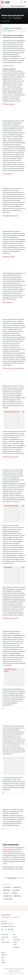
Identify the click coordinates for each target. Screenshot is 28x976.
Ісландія (3, 962)
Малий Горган (8, 896)
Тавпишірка (7, 887)
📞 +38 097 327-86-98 (6, 924)
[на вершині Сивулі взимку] (14, 462)
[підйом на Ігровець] (14, 263)
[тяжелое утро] (12, 575)
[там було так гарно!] (14, 111)
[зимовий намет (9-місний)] (12, 420)
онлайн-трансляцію (8, 850)
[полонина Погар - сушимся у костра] (14, 375)
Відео (14, 945)
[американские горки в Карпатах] (12, 677)
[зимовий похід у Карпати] (14, 623)
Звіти (8, 6)
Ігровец (6, 893)
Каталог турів (4, 934)
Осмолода (17, 896)
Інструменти (16, 947)
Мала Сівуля (17, 887)
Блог (14, 934)
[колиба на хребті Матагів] (14, 222)
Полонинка (15, 890)
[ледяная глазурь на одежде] (12, 514)
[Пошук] (21, 2)
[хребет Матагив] (14, 179)
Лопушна (14, 893)
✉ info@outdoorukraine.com (8, 926)
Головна (3, 6)
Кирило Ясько (18, 18)
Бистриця (7, 890)
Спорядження (16, 939)
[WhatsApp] (5, 929)
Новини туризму (5, 942)
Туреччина (3, 955)
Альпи (2, 960)
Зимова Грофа (17, 28)
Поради (15, 937)
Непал (2, 957)
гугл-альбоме (19, 869)
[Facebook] (12, 929)
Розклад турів (4, 937)
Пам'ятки (15, 942)
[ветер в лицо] (14, 309)
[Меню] (25, 2)
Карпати (3, 952)
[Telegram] (2, 929)
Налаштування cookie (14, 971)
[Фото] (14, 715)
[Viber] (9, 929)
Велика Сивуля (8, 899)
